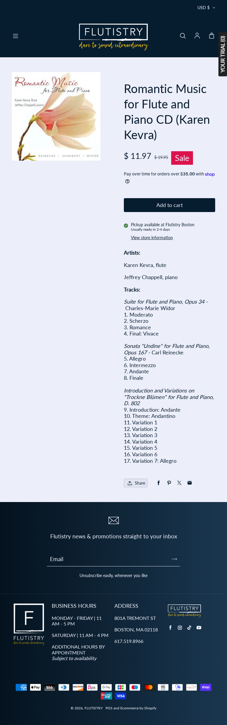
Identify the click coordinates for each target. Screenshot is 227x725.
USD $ (203, 7)
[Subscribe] (174, 559)
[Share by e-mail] (189, 483)
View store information (152, 237)
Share (140, 482)
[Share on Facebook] (158, 483)
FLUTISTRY (94, 708)
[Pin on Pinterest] (169, 483)
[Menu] (15, 36)
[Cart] (211, 36)
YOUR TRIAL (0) (222, 54)
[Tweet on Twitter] (179, 483)
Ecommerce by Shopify (138, 708)
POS (109, 708)
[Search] (182, 36)
